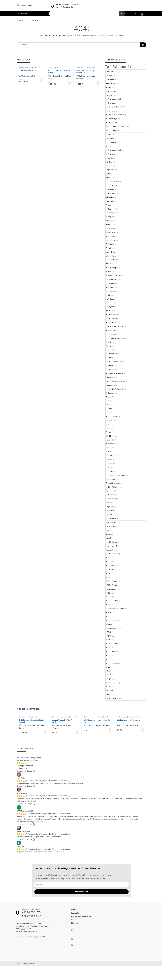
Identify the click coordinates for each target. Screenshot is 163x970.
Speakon (109, 409)
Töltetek (109, 205)
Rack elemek (110, 495)
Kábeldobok (110, 436)
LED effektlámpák (34, 68)
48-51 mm (109, 463)
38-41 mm (109, 459)
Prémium (109, 514)
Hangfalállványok (112, 119)
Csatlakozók (110, 393)
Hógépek (109, 225)
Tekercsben (110, 432)
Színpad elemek (111, 546)
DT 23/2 (108, 593)
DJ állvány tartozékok (113, 99)
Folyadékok (110, 197)
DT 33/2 (108, 597)
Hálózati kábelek (112, 416)
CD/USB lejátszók (112, 319)
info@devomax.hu (30, 931)
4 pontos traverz (112, 628)
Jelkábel (109, 420)
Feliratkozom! (81, 891)
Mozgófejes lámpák (113, 275)
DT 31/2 (108, 562)
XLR (107, 412)
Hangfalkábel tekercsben (115, 373)
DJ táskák (109, 158)
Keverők (109, 342)
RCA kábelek (110, 385)
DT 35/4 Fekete (111, 663)
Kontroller (109, 174)
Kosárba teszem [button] (39, 81)
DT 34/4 (109, 655)
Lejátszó (109, 178)
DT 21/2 (108, 558)
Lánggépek (110, 236)
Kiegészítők (110, 170)
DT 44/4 (109, 675)
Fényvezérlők (110, 260)
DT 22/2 (108, 573)
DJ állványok (110, 103)
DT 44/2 (109, 667)
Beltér (108, 424)
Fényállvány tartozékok (114, 107)
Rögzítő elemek (111, 542)
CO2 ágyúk (110, 217)
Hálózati (108, 397)
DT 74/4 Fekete (111, 620)
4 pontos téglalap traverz (115, 608)
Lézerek (109, 272)
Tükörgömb (110, 307)
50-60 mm (109, 471)
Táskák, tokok (111, 499)
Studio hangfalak (112, 185)
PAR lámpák (110, 291)
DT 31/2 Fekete (111, 566)
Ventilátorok (110, 244)
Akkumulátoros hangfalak (115, 326)
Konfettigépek (111, 232)
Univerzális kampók (113, 483)
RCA (107, 405)
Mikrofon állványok (112, 130)
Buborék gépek (111, 213)
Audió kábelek (111, 369)
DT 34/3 (108, 648)
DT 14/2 (108, 632)
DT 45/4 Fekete (111, 683)
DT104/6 (109, 624)
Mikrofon (109, 346)
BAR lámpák (110, 283)
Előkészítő (109, 691)
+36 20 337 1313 (31, 912)
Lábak (108, 534)
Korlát (108, 530)
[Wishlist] (130, 13)
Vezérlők (109, 248)
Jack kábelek (110, 377)
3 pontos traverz (111, 589)
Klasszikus (57, 68)
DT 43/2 (108, 605)
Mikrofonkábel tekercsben (115, 381)
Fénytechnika (23, 68)
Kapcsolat (75, 913)
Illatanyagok (110, 201)
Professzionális (111, 142)
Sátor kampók (111, 479)
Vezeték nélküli (111, 354)
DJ (107, 146)
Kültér (108, 428)
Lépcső (108, 538)
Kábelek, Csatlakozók (113, 362)
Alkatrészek (110, 72)
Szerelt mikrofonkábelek (114, 389)
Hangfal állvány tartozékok (115, 115)
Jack (107, 401)
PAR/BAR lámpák (111, 279)
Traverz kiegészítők (113, 698)
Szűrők (108, 295)
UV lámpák (109, 311)
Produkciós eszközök (113, 181)
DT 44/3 (109, 671)
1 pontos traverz (111, 554)
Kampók (108, 448)
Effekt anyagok (81, 68)
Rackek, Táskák (111, 487)
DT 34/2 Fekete (111, 644)
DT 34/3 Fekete (111, 651)
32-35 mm (109, 456)
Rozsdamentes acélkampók (116, 475)
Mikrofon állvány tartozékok (116, 126)
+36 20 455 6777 (31, 915)
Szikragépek (110, 240)
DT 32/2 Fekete (111, 581)
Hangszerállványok (112, 122)
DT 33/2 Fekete (111, 601)
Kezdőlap (20, 20)
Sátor (107, 503)
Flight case (109, 491)
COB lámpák (110, 287)
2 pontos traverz (111, 569)
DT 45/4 (109, 679)
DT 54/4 (109, 687)
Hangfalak (109, 322)
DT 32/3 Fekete (111, 585)
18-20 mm (109, 452)
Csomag (50, 68)
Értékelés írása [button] (22, 768)
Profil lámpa (110, 299)
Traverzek (109, 550)
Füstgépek (109, 221)
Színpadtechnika (112, 91)
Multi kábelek (110, 444)
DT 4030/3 (109, 612)
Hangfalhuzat (110, 330)
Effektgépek (91, 68)
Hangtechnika (110, 87)
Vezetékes (109, 358)
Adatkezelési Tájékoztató (81, 916)
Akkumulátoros (111, 256)
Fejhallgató (109, 162)
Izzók (107, 264)
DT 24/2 (108, 636)
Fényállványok (111, 111)
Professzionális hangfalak (115, 338)
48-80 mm (109, 467)
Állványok (109, 75)
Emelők (108, 694)
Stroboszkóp (110, 303)
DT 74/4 (109, 616)
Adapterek (109, 366)
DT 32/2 (108, 577)
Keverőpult (109, 166)
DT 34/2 (108, 640)
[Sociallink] (17, 941)
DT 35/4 (108, 659)
